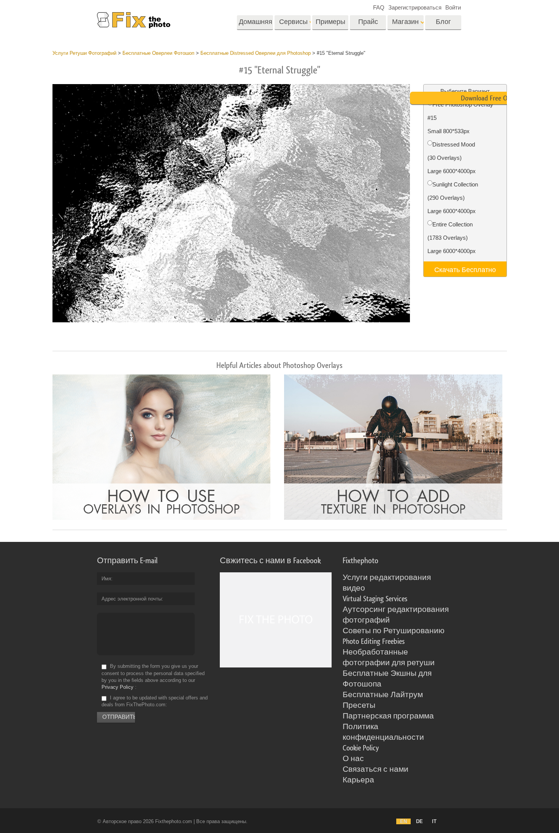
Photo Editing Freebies (374, 641)
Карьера (358, 780)
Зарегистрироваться (414, 7)
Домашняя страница (255, 24)
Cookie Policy (361, 748)
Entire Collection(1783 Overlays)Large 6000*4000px (451, 237)
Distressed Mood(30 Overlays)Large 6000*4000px (451, 157)
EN (403, 821)
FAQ (378, 7)
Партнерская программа (388, 716)
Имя (106, 578)
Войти (453, 7)
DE (419, 821)
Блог (443, 22)
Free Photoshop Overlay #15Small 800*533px (460, 117)
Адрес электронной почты (132, 599)
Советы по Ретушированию (394, 631)
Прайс (368, 22)
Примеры (330, 22)
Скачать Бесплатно (465, 269)
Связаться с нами (375, 769)
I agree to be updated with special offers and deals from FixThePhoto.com (155, 701)
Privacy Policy (117, 687)
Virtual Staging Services (375, 599)
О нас (353, 759)
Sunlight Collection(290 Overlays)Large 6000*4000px (452, 197)
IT (434, 821)
